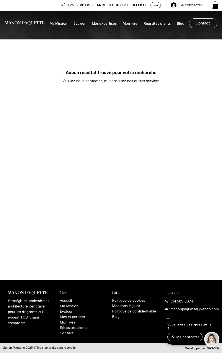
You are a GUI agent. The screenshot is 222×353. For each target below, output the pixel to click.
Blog (115, 316)
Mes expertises (72, 317)
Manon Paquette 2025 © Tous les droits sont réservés (39, 347)
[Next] (155, 5)
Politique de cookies (128, 300)
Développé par (195, 348)
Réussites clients (74, 327)
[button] (215, 5)
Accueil (66, 300)
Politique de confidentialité (134, 311)
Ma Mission (69, 306)
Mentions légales (126, 306)
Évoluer (66, 311)
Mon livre (67, 322)
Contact (66, 333)
